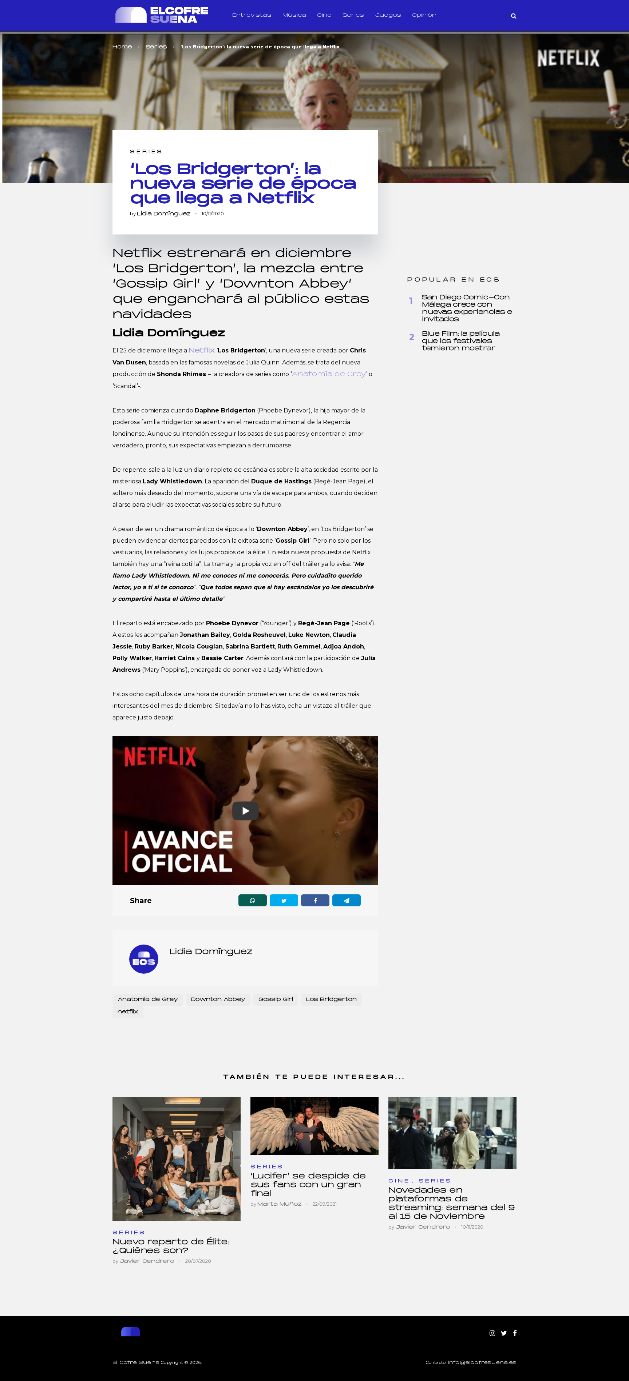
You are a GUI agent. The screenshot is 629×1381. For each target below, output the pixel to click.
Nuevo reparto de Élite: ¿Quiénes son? (170, 1246)
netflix (128, 1012)
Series (353, 15)
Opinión (424, 15)
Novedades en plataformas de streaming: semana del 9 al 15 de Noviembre (451, 1203)
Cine (324, 15)
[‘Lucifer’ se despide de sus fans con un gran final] (314, 1126)
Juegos (388, 15)
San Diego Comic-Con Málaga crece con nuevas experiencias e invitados (467, 308)
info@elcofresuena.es (482, 1362)
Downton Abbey (218, 999)
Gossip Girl (275, 999)
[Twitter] (504, 1333)
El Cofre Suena (135, 1362)
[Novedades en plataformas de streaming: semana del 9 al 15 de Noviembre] (452, 1133)
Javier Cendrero (146, 1261)
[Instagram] (492, 1333)
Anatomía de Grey (329, 374)
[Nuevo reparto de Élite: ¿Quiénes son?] (176, 1159)
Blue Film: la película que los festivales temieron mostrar (460, 341)
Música (294, 15)
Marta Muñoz (279, 1204)
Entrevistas (252, 15)
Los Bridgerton (331, 999)
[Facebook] (515, 1333)
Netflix (202, 350)
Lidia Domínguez (164, 214)
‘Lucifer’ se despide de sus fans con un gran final (308, 1185)
